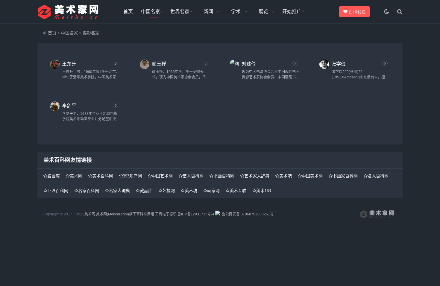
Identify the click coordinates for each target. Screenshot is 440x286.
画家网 (213, 190)
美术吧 (285, 176)
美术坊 (191, 190)
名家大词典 (119, 190)
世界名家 (179, 11)
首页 (128, 11)
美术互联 (238, 190)
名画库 (53, 176)
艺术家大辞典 (256, 176)
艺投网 (168, 190)
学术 (236, 11)
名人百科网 (378, 176)
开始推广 (291, 11)
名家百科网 (88, 190)
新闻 (208, 11)
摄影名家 (91, 33)
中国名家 (150, 11)
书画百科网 (223, 176)
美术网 (76, 176)
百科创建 (359, 11)
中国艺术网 (162, 176)
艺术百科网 (193, 176)
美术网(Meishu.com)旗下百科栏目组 (125, 214)
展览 (263, 11)
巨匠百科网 (57, 190)
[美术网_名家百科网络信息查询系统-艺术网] (70, 11)
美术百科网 (102, 176)
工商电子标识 (166, 214)
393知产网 (132, 176)
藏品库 (146, 190)
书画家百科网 (345, 176)
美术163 (263, 190)
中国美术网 (312, 176)
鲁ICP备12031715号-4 (195, 214)
